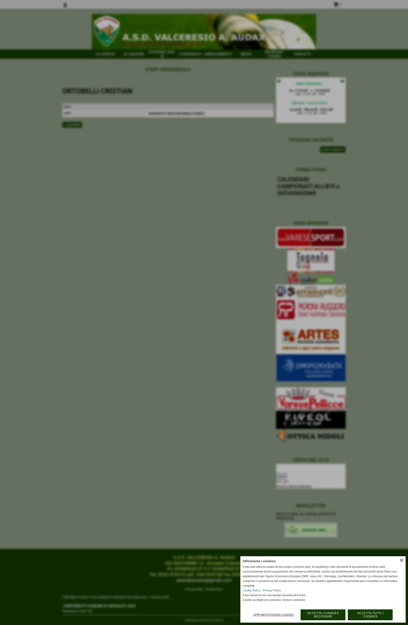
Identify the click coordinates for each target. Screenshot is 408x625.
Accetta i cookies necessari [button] (323, 615)
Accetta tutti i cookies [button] (370, 615)
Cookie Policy (251, 590)
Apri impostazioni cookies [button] (273, 614)
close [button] (401, 560)
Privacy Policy (272, 590)
